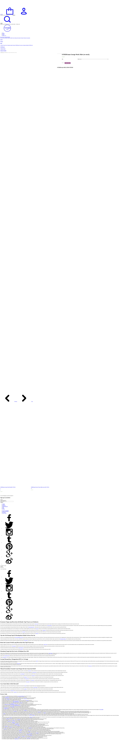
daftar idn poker (6, 707)
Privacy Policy (4, 513)
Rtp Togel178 (7, 697)
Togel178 (12, 690)
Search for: (2, 15)
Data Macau (26, 640)
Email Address (2, 501)
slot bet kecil (34, 672)
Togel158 (25, 698)
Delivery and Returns (5, 511)
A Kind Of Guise (2, 45)
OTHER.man (17, 45)
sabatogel (30, 714)
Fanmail (8, 45)
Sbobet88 (30, 733)
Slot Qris (29, 670)
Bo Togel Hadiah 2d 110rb (19, 637)
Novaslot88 (101, 709)
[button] (8, 401)
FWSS (3, 508)
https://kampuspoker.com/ (16, 705)
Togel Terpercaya (20, 647)
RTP (37, 661)
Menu (1, 23)
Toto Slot (23, 631)
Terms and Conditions (5, 510)
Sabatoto (33, 715)
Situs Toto (18, 663)
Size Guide (3, 512)
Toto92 (45, 712)
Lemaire (11, 45)
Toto (25, 685)
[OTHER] (7, 31)
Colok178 (5, 708)
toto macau (15, 711)
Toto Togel (27, 681)
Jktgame (29, 731)
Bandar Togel (17, 738)
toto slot (37, 628)
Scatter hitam (50, 653)
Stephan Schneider (26, 45)
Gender (1, 499)
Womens (3, 33)
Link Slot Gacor (7, 655)
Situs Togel (45, 644)
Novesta (14, 45)
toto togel (33, 675)
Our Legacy (21, 45)
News (3, 34)
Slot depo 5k (5, 657)
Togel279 (6, 726)
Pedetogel (12, 703)
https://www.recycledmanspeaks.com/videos (11, 704)
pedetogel (44, 630)
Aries (3, 507)
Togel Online (35, 687)
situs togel (11, 706)
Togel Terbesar (49, 625)
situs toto (37, 633)
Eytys (6, 45)
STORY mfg (31, 45)
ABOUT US (4, 35)
